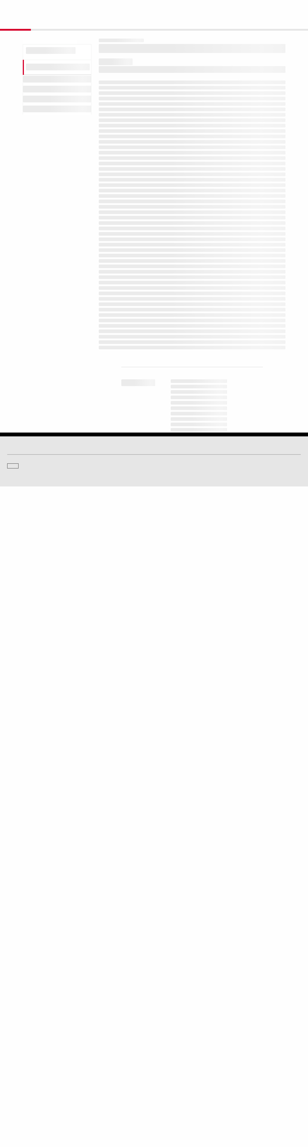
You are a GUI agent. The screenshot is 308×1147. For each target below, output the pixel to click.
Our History (14, 1089)
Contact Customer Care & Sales (177, 1083)
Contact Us (272, 7)
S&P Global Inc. (23, 1066)
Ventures (12, 1096)
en (251, 7)
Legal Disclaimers (114, 1122)
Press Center (15, 1102)
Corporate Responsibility (248, 1089)
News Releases (92, 1089)
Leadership (240, 1096)
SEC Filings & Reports (96, 1102)
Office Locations (167, 1102)
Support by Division (170, 1089)
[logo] (19, 7)
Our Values (14, 1083)
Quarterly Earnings (94, 1096)
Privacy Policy (178, 1122)
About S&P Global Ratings (23, 1053)
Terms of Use (137, 1122)
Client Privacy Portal (203, 1122)
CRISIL (162, 1053)
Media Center (91, 1053)
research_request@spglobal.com (172, 926)
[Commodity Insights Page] (157, 1017)
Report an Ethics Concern (173, 1096)
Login (295, 7)
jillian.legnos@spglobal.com (216, 990)
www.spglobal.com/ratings (224, 870)
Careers (238, 1083)
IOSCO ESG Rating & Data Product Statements (261, 1102)
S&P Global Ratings (27, 1037)
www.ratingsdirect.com (120, 876)
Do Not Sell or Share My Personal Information (247, 1122)
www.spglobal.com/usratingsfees (129, 889)
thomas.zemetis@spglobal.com (185, 1000)
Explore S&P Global (58, 7)
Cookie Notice (157, 1122)
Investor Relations (94, 1083)
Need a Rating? (285, 21)
